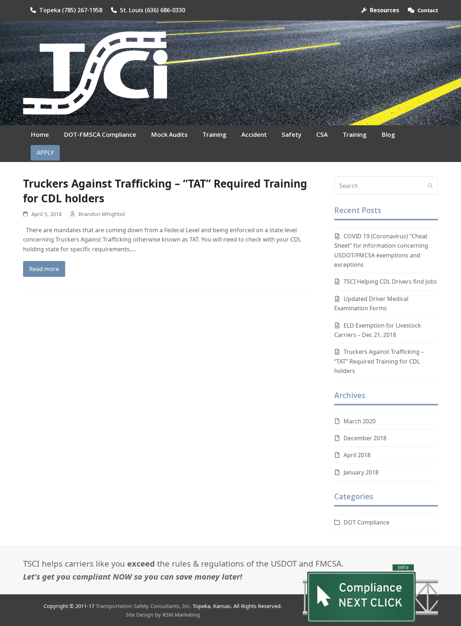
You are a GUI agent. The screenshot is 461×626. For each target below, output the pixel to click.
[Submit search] (430, 185)
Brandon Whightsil (102, 213)
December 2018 (365, 438)
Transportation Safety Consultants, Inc (143, 605)
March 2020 (360, 421)
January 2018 (361, 472)
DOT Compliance (366, 522)
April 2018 (357, 455)
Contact (427, 10)
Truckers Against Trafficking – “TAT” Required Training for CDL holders (165, 191)
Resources (384, 10)
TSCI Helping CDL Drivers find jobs (390, 281)
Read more (44, 269)
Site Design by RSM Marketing (163, 614)
